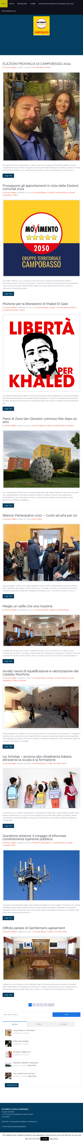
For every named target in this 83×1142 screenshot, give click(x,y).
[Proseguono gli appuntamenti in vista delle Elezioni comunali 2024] (41, 238)
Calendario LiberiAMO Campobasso (25, 1063)
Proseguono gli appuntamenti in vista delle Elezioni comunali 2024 (40, 187)
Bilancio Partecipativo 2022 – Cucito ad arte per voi (40, 515)
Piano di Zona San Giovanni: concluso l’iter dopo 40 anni (40, 420)
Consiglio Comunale (54, 192)
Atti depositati (22, 4)
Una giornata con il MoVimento (24, 1030)
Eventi (34, 519)
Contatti (32, 4)
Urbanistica (70, 425)
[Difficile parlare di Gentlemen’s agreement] (41, 958)
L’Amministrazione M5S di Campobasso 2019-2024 (56, 4)
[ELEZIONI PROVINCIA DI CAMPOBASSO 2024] (41, 116)
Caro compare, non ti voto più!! (24, 1073)
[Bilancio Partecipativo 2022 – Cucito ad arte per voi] (41, 552)
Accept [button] (44, 1139)
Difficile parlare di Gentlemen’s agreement (34, 928)
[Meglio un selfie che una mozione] (41, 630)
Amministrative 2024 (9, 11)
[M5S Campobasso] (41, 25)
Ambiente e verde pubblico (41, 843)
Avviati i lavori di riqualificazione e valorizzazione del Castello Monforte (40, 672)
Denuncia (67, 307)
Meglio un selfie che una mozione (27, 606)
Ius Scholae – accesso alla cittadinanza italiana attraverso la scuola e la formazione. (37, 758)
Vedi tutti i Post (12, 1085)
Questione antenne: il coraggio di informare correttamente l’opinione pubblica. (34, 837)
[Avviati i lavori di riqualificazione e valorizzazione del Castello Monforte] (41, 707)
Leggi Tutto (8, 176)
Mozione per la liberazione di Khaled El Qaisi (35, 304)
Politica (48, 67)
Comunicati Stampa (38, 67)
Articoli (11, 4)
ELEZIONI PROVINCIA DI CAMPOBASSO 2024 (37, 64)
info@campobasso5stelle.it (16, 1126)
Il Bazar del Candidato (21, 1041)
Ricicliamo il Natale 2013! (21, 1052)
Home (4, 4)
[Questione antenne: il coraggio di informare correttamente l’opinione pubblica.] (41, 875)
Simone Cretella (10, 67)
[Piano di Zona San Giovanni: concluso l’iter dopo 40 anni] (41, 459)
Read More (53, 1139)
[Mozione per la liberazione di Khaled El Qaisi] (41, 353)
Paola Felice (32, 1065)
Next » (51, 1005)
